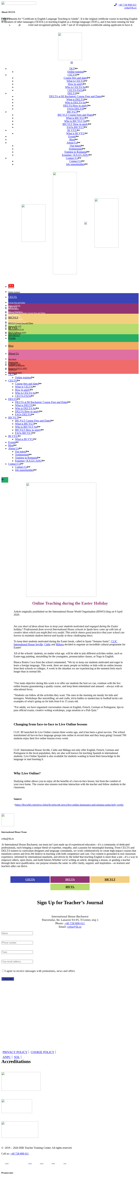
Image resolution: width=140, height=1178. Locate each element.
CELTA (30, 879)
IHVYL (70, 886)
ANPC (7, 1057)
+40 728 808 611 (127, 4)
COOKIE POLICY (42, 1052)
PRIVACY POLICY (15, 1052)
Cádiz (47, 644)
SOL (17, 1057)
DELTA (70, 879)
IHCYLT (110, 879)
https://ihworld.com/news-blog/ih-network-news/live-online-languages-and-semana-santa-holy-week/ (69, 804)
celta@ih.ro (130, 7)
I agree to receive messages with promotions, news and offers (40, 971)
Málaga (60, 644)
